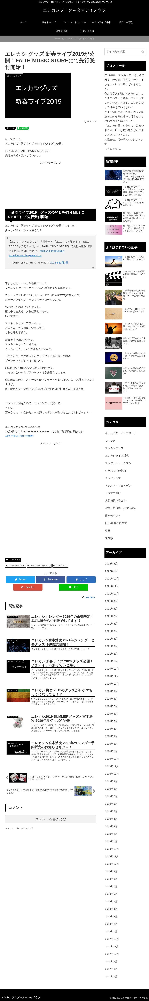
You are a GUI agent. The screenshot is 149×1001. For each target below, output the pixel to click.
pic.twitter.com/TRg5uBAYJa (24, 255)
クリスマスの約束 (115, 470)
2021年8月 (111, 608)
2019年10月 (112, 773)
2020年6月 (111, 713)
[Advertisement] (50, 188)
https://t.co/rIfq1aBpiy (52, 250)
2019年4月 (111, 818)
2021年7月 (111, 616)
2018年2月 (111, 923)
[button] (143, 51)
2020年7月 (111, 706)
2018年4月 (111, 908)
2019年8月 (111, 788)
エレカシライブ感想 (117, 455)
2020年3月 (111, 736)
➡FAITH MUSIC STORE (19, 436)
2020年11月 (112, 676)
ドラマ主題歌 (113, 493)
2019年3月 (111, 826)
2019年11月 (112, 766)
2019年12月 (112, 758)
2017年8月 (111, 968)
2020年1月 (111, 751)
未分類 (109, 538)
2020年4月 (111, 728)
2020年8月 (111, 698)
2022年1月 (111, 571)
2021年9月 (111, 601)
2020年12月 (112, 668)
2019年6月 (111, 803)
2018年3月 (111, 916)
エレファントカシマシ (118, 463)
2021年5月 (111, 631)
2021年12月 (112, 578)
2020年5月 (111, 721)
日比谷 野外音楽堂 (116, 523)
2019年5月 (111, 811)
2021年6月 (111, 623)
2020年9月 (111, 691)
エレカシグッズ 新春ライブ (40, 566)
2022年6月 (111, 563)
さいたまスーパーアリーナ (120, 433)
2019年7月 (111, 796)
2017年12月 (112, 938)
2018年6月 (111, 893)
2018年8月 (111, 878)
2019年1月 (111, 841)
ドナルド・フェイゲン (118, 485)
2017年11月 (112, 946)
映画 (107, 530)
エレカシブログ (61, 566)
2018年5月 (111, 901)
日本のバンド (113, 515)
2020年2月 (111, 743)
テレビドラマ (113, 478)
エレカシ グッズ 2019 (16, 566)
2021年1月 (111, 661)
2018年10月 (112, 863)
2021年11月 (112, 586)
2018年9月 (111, 871)
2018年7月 (111, 886)
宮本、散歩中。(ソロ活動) (120, 508)
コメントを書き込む (50, 819)
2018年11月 (112, 856)
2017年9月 (111, 961)
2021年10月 (112, 593)
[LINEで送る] (23, 128)
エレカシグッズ (14, 560)
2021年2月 (111, 653)
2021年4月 (111, 638)
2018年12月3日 (59, 262)
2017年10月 (112, 953)
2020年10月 (112, 683)
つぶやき (110, 440)
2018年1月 (111, 931)
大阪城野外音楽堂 (115, 500)
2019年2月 (111, 833)
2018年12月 (112, 848)
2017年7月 (111, 976)
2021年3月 (111, 646)
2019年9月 (111, 781)
